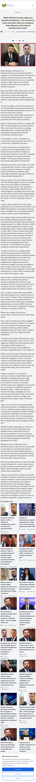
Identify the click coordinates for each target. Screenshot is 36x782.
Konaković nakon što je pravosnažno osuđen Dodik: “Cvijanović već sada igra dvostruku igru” (26, 553)
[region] (18, 767)
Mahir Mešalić (31, 31)
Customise (18, 774)
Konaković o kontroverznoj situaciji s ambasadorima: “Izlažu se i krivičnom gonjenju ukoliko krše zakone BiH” (27, 522)
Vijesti (18, 12)
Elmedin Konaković (21, 31)
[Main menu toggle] (32, 5)
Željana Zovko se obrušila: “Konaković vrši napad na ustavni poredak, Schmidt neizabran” (27, 747)
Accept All (18, 769)
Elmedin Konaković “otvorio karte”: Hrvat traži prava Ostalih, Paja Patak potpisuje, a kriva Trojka (26, 647)
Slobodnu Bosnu (18, 75)
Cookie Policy (10, 765)
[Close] (34, 755)
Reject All (18, 778)
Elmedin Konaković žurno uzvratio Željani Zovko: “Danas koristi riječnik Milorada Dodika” (8, 747)
